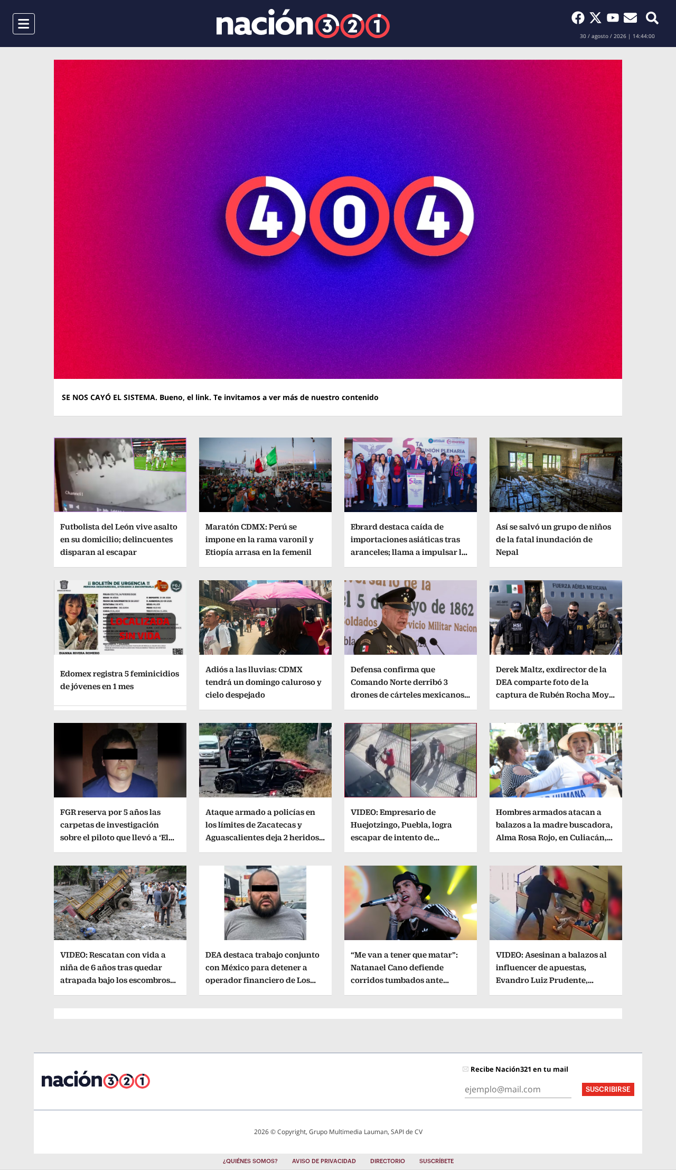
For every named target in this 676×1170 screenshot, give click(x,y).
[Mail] (630, 17)
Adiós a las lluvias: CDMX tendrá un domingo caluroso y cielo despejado (263, 682)
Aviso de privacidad (324, 1161)
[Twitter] (597, 17)
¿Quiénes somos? (250, 1161)
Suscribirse (608, 1089)
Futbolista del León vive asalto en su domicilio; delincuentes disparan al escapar (118, 539)
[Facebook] (580, 17)
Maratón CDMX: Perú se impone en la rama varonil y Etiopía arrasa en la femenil (259, 539)
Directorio (387, 1161)
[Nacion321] (303, 23)
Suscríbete (436, 1161)
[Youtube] (615, 17)
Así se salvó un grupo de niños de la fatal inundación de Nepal (553, 539)
